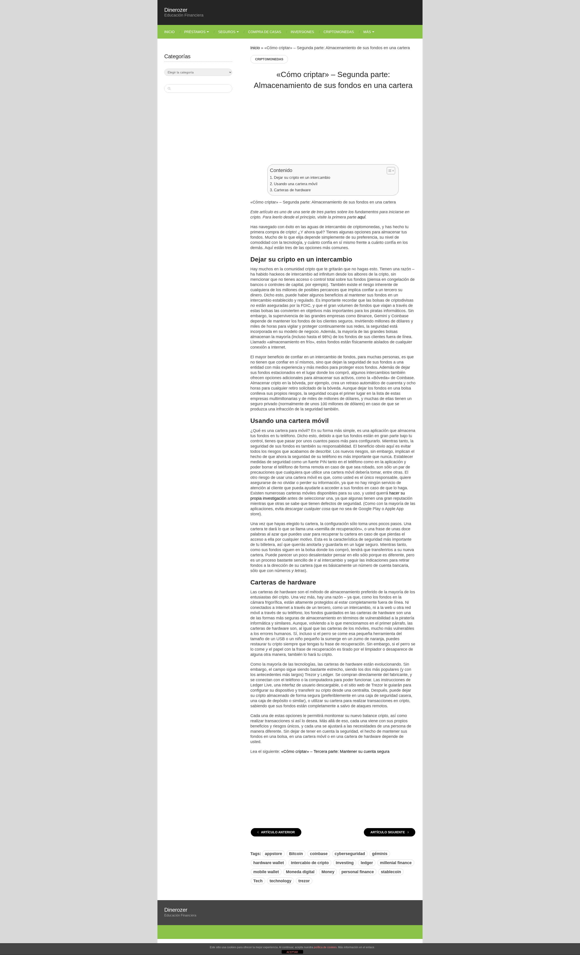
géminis (379, 853)
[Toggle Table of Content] (388, 171)
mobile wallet (266, 872)
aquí (361, 217)
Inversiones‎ (302, 32)
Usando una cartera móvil (295, 184)
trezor (304, 881)
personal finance (357, 872)
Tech (258, 881)
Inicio (169, 32)
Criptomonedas (339, 32)
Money (327, 872)
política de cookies (325, 947)
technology (280, 881)
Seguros (226, 32)
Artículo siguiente (388, 832)
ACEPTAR (292, 952)
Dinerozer (175, 10)
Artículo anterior (277, 832)
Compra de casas (264, 32)
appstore (273, 853)
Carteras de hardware (292, 190)
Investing (345, 862)
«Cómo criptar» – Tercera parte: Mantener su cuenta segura (335, 751)
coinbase (319, 853)
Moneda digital (300, 872)
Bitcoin (296, 853)
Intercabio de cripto (310, 862)
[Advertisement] (333, 130)
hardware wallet (268, 862)
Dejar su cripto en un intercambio (302, 177)
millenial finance (396, 862)
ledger (367, 862)
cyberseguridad (350, 853)
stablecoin (391, 872)
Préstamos (194, 32)
